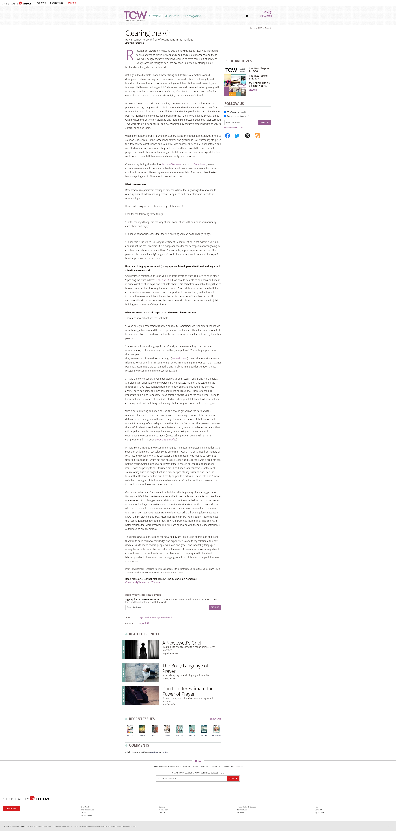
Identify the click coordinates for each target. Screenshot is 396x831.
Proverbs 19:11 (179, 358)
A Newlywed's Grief (181, 642)
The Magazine (192, 16)
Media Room (163, 810)
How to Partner (86, 816)
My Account (319, 813)
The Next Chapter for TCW (259, 70)
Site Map (195, 766)
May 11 (142, 735)
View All (253, 90)
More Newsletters (233, 128)
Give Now (71, 3)
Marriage (156, 617)
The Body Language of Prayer (185, 668)
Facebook (154, 752)
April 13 (167, 735)
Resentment (166, 617)
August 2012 (143, 623)
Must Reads (172, 16)
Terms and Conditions (208, 766)
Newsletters (56, 3)
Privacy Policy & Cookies (246, 807)
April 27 (154, 735)
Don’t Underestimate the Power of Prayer (187, 691)
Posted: (129, 623)
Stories (83, 813)
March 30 (179, 735)
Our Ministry (85, 807)
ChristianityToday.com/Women (142, 582)
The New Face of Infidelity (258, 77)
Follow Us (162, 813)
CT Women (235, 112)
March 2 (204, 735)
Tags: (128, 617)
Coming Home (236, 116)
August (268, 28)
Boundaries (200, 164)
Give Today (11, 808)
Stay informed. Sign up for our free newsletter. (198, 773)
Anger (141, 617)
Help (316, 807)
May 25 (130, 735)
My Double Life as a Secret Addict (259, 84)
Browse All (215, 719)
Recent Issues (142, 719)
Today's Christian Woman (163, 766)
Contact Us (228, 766)
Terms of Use (242, 810)
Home (252, 28)
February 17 (216, 735)
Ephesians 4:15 (164, 280)
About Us (41, 3)
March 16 (192, 735)
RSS (220, 766)
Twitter (164, 752)
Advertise (240, 813)
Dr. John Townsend (172, 164)
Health (148, 617)
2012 (260, 28)
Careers (162, 807)
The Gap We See (87, 810)
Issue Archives (238, 61)
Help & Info (239, 766)
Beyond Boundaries (165, 439)
